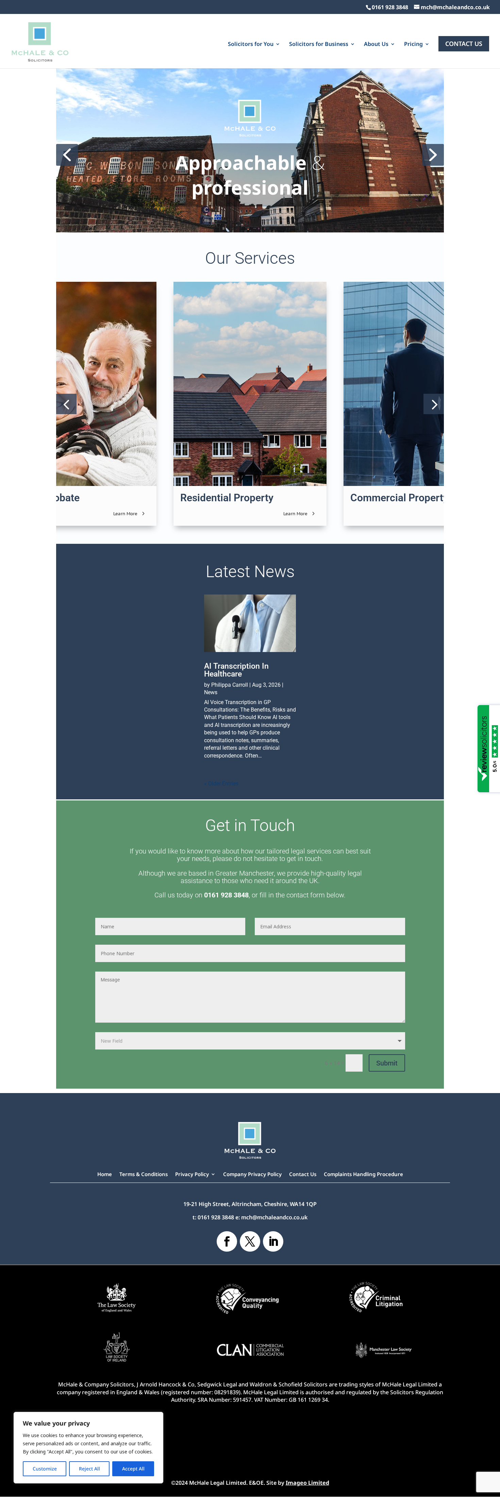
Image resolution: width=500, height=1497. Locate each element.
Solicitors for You (250, 45)
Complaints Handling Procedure (363, 1174)
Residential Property (226, 498)
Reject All (89, 1468)
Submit (387, 1063)
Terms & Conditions (143, 1174)
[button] (67, 155)
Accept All (133, 1468)
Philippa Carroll (229, 685)
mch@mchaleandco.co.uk (274, 1217)
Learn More (125, 514)
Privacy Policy (192, 1174)
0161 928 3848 (390, 7)
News (210, 692)
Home (104, 1174)
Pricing (413, 45)
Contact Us (463, 43)
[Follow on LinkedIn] (273, 1241)
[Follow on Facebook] (227, 1241)
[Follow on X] (250, 1241)
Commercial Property (399, 498)
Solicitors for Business (318, 45)
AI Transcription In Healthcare (236, 670)
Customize (45, 1468)
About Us (376, 45)
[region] (88, 1447)
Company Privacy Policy (252, 1174)
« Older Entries (221, 783)
